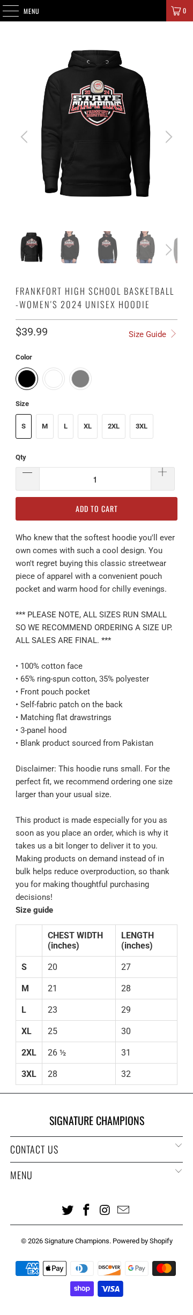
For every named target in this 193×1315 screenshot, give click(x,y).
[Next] (167, 137)
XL (88, 426)
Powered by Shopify (143, 1241)
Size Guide (148, 334)
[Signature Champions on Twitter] (68, 1209)
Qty (21, 457)
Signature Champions (76, 1241)
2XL (114, 426)
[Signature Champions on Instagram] (106, 1209)
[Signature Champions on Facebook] (87, 1209)
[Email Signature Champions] (124, 1209)
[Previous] (25, 137)
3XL (141, 426)
